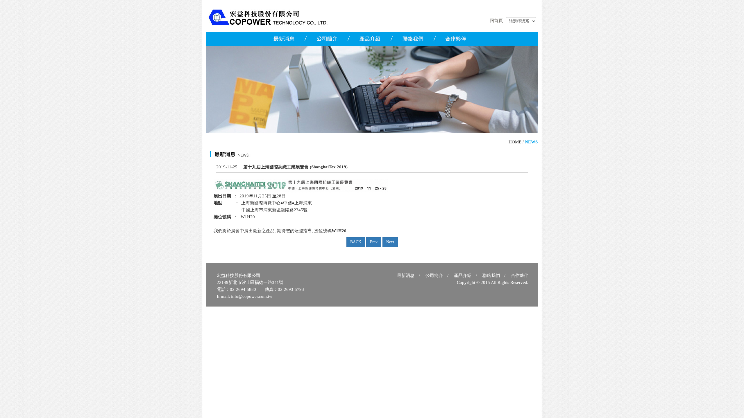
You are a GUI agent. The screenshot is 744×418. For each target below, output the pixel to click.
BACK (355, 242)
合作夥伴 (519, 275)
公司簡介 (434, 275)
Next (390, 242)
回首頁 (496, 20)
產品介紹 (462, 275)
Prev (374, 242)
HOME (515, 142)
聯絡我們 (491, 275)
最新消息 (405, 275)
